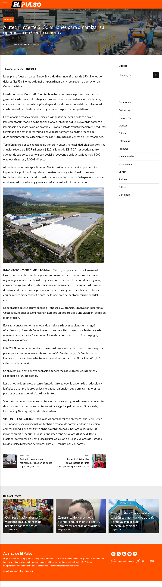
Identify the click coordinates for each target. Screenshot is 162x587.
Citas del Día (125, 118)
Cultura (122, 133)
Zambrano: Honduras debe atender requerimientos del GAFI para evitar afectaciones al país (80, 522)
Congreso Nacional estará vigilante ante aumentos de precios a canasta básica (23, 522)
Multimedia (124, 195)
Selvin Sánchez (20, 44)
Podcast (123, 179)
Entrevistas (124, 141)
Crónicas (123, 125)
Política (122, 187)
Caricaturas (124, 110)
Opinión (122, 172)
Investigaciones (126, 164)
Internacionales (126, 156)
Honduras (8, 19)
